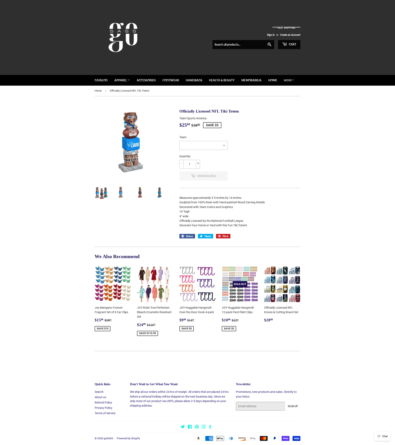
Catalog (101, 80)
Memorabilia (251, 80)
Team (182, 137)
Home (272, 80)
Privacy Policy (103, 407)
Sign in (271, 34)
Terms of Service (105, 413)
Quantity (185, 156)
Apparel (121, 80)
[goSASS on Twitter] (183, 427)
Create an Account (290, 34)
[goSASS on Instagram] (204, 427)
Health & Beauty (222, 80)
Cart (292, 44)
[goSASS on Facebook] (190, 427)
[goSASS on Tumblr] (210, 427)
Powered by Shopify (128, 438)
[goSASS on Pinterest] (197, 427)
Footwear (171, 80)
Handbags (194, 80)
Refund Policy (103, 402)
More (288, 80)
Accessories (146, 80)
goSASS (108, 438)
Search (99, 391)
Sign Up (293, 406)
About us (100, 397)
